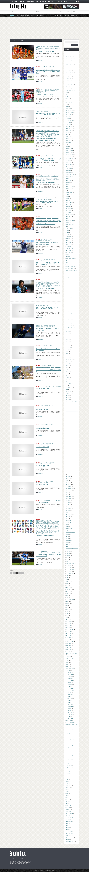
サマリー (67, 321)
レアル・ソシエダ (69, 567)
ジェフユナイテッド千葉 (52, 462)
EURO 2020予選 (69, 720)
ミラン (67, 367)
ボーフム (67, 86)
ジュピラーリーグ (68, 323)
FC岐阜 (37, 46)
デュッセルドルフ (69, 74)
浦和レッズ (53, 283)
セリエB (66, 375)
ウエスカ (67, 536)
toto (40, 136)
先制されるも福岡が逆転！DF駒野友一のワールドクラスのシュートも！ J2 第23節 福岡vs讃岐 (48, 71)
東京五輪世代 (67, 783)
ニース (67, 597)
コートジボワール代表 (70, 739)
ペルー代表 (69, 771)
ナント (67, 595)
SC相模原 (67, 198)
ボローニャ (68, 365)
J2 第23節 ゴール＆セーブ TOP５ (46, 51)
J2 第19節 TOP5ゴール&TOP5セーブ (45, 182)
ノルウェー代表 (68, 649)
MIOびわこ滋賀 (68, 236)
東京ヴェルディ (49, 134)
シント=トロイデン (46, 552)
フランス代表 (69, 708)
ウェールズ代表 (69, 676)
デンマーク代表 (69, 698)
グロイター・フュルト (70, 66)
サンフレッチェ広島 (55, 281)
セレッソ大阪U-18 (69, 819)
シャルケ (67, 494)
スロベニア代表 (68, 645)
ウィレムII (68, 285)
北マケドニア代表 (70, 718)
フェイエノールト (69, 301)
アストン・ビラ (68, 391)
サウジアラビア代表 (69, 641)
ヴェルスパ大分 (68, 242)
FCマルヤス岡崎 (69, 228)
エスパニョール (68, 540)
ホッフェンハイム (69, 514)
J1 (42, 89)
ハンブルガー (68, 504)
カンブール (68, 289)
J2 (39, 46)
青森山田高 (68, 839)
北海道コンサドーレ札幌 (53, 528)
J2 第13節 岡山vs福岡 (42, 409)
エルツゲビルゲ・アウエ (70, 60)
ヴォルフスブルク (69, 490)
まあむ (66, 524)
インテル (67, 333)
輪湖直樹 (43, 180)
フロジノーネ (68, 361)
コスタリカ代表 (68, 637)
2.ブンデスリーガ (68, 52)
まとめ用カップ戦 (68, 528)
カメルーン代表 (69, 735)
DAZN (66, 96)
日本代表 (21, 11)
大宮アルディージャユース (70, 823)
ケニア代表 (69, 737)
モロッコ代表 (69, 749)
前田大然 (39, 221)
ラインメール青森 (69, 252)
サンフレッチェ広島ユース (70, 817)
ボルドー (67, 601)
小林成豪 (49, 136)
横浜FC (39, 135)
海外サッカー (44, 11)
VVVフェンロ (68, 281)
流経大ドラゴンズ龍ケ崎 (70, 258)
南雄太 (39, 48)
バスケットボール (69, 383)
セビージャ (68, 544)
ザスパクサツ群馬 (56, 524)
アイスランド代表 (69, 621)
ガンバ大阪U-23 (69, 208)
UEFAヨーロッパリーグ (69, 268)
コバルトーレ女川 (69, 244)
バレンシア (68, 553)
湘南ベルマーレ (41, 284)
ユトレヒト (68, 309)
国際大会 (14, 11)
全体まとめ (67, 664)
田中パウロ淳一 (50, 48)
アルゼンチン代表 (70, 755)
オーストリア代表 (70, 680)
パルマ (67, 355)
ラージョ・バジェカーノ (70, 563)
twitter (76, 1)
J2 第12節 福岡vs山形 (42, 428)
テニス (67, 381)
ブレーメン (68, 510)
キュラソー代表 (68, 633)
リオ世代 (48, 367)
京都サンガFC (49, 90)
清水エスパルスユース (70, 837)
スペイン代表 (69, 692)
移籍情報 (37, 11)
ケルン (67, 492)
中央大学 (67, 801)
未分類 (66, 781)
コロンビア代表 (69, 761)
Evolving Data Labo (43, 870)
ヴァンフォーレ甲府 (48, 131)
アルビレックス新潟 (53, 89)
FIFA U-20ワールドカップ (69, 102)
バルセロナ (68, 551)
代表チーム (67, 619)
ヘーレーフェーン (69, 305)
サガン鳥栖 (49, 281)
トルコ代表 (69, 702)
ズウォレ (67, 291)
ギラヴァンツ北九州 (69, 154)
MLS (66, 264)
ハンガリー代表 (69, 704)
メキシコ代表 (68, 656)
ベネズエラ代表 (69, 769)
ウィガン (67, 395)
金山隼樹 (58, 48)
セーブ (44, 92)
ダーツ (66, 385)
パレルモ (67, 357)
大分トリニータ (49, 133)
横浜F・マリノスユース (70, 833)
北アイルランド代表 (69, 658)
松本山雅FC (38, 91)
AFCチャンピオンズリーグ (47, 520)
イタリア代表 (69, 672)
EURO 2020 (68, 670)
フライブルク (68, 506)
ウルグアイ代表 (69, 757)
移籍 (66, 789)
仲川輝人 (50, 326)
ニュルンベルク (68, 76)
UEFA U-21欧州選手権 (70, 722)
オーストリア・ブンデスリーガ (70, 313)
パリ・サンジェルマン (70, 599)
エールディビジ (68, 273)
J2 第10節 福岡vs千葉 (42, 466)
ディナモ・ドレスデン (70, 72)
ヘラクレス (68, 307)
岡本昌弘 (41, 48)
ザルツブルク (68, 315)
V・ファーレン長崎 (41, 522)
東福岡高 (67, 829)
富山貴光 (57, 178)
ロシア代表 (69, 716)
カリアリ (67, 339)
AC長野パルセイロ (39, 130)
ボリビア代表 (69, 773)
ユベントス (68, 369)
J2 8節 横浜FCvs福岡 (42, 502)
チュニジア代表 (69, 743)
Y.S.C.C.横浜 (47, 522)
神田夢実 (57, 179)
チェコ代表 (69, 696)
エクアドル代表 (69, 759)
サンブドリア (68, 347)
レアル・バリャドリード (70, 569)
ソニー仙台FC (68, 246)
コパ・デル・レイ (68, 319)
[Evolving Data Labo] (18, 8)
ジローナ (67, 542)
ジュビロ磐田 (38, 282)
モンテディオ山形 (49, 132)
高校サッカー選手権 (68, 805)
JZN (66, 260)
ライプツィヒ (68, 520)
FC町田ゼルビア (39, 89)
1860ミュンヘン (69, 54)
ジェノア (67, 349)
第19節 (51, 199)
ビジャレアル (68, 555)
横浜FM (49, 283)
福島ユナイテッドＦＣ (52, 135)
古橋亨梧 (42, 221)
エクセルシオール (69, 287)
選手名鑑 (67, 795)
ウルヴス (67, 397)
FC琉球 (42, 521)
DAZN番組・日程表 (54, 15)
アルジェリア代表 (70, 729)
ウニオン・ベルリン (69, 56)
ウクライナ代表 (69, 678)
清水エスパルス (43, 531)
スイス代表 (69, 686)
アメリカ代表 (68, 625)
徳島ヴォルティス (55, 90)
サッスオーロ (68, 345)
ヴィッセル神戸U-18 (69, 813)
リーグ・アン (67, 581)
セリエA (66, 329)
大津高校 (67, 825)
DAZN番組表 (67, 11)
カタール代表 (68, 631)
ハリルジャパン (44, 367)
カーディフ (68, 399)
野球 (66, 797)
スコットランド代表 (70, 690)
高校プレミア (67, 807)
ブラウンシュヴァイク (70, 84)
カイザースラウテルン (70, 64)
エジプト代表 (69, 731)
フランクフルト (68, 508)
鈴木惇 (37, 49)
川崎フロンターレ (40, 283)
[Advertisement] (44, 28)
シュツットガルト (69, 496)
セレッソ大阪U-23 (43, 526)
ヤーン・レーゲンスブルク (70, 88)
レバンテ (67, 577)
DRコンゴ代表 (69, 727)
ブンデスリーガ (68, 484)
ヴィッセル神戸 (40, 281)
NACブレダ (68, 277)
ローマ (67, 373)
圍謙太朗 (45, 221)
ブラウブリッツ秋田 (39, 527)
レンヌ (67, 615)
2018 (37, 533)
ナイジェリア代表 (70, 745)
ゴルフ (67, 379)
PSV (67, 279)
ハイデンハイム (68, 78)
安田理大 (54, 178)
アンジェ (67, 583)
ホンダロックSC (69, 250)
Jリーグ (39, 533)
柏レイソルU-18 (69, 831)
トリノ (67, 351)
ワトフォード (68, 482)
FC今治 (67, 230)
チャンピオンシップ (68, 387)
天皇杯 (66, 777)
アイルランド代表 (69, 623)
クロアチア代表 (69, 684)
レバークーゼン (68, 522)
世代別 (66, 617)
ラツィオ (67, 371)
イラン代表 (68, 627)
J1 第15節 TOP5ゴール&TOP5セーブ (45, 288)
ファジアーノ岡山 (49, 46)
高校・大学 (67, 799)
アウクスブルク (68, 486)
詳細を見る (40, 60)
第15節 (48, 286)
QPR (67, 389)
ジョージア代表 (68, 643)
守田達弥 (56, 221)
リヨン (67, 613)
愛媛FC (53, 46)
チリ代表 (68, 763)
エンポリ (67, 337)
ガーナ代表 (69, 733)
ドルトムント (68, 500)
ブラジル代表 (69, 767)
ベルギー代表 (69, 710)
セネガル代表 (69, 741)
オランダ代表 (69, 682)
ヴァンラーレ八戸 (69, 238)
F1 (65, 100)
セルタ (67, 546)
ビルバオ (67, 557)
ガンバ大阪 (45, 281)
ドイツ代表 (69, 700)
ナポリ (67, 353)
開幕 (42, 533)
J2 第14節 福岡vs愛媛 (42, 388)
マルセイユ (68, 603)
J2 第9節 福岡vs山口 (42, 484)
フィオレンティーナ (69, 359)
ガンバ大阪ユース (69, 815)
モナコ (67, 607)
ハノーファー (68, 80)
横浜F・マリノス (46, 530)
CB (36, 552)
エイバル (67, 538)
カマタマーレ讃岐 (51, 66)
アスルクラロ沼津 (69, 202)
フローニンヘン (68, 303)
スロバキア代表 (69, 694)
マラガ (67, 561)
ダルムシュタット (69, 498)
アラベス (67, 534)
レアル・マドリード (69, 573)
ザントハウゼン (68, 70)
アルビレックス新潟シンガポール (71, 270)
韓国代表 (67, 662)
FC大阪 (67, 232)
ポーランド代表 (69, 712)
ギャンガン (68, 587)
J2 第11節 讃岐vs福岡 (42, 447)
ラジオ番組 (60, 11)
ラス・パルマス (68, 565)
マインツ (67, 518)
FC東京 (57, 520)
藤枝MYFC (39, 532)
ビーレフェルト (68, 82)
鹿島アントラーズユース (70, 841)
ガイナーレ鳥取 (55, 523)
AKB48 (66, 92)
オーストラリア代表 (69, 629)
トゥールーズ (68, 593)
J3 (53, 130)
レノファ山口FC (55, 132)
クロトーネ (68, 343)
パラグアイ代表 (69, 765)
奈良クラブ (68, 254)
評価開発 (67, 793)
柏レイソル (46, 283)
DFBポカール (67, 98)
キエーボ (67, 341)
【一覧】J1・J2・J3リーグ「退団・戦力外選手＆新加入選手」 (33, 15)
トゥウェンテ (68, 297)
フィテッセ (68, 299)
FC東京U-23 (38, 521)
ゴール (41, 92)
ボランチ (51, 552)
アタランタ (68, 331)
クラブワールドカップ (69, 317)
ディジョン (68, 591)
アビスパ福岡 (43, 46)
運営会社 (75, 11)
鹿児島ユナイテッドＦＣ (46, 532)
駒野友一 (40, 49)
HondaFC (67, 234)
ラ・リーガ (67, 530)
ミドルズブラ (68, 476)
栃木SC (56, 46)
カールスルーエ (68, 62)
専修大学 (50, 325)
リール (67, 611)
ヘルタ (67, 512)
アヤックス (68, 283)
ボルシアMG (68, 516)
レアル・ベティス (69, 571)
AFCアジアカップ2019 (70, 668)
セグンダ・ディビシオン (69, 327)
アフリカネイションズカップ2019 (72, 724)
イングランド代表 (70, 674)
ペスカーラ (68, 363)
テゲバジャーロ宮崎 (69, 248)
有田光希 (45, 48)
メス (67, 605)
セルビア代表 (68, 647)
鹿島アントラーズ (48, 284)
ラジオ (66, 579)
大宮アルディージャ (48, 176)
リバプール (68, 478)
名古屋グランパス (49, 282)
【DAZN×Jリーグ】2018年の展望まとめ (46, 535)
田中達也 (50, 179)
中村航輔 (56, 367)
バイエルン (68, 502)
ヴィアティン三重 (69, 240)
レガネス (67, 575)
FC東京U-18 (68, 809)
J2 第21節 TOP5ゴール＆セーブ (44, 94)
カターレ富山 (54, 131)
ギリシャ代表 (68, 635)
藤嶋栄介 (39, 180)
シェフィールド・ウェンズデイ (71, 401)
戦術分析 (67, 526)
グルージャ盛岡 (45, 524)
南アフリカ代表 (69, 751)
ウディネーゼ (68, 335)
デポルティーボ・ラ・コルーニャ (72, 548)
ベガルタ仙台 (43, 282)
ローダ (67, 311)
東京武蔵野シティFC (69, 256)
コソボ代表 (68, 639)
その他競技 (67, 377)
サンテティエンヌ (69, 589)
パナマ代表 (68, 651)
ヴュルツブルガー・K (69, 58)
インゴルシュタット (69, 488)
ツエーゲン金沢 (49, 526)
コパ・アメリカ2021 (69, 753)
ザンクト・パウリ (69, 68)
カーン (67, 585)
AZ (66, 275)
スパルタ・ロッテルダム (70, 293)
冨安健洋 (54, 552)
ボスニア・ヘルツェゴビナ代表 (71, 653)
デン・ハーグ (68, 295)
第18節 (49, 240)
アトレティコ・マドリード (70, 532)
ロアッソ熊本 (38, 133)
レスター (67, 480)
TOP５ (39, 92)
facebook (78, 1)
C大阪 (37, 285)
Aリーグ (66, 94)
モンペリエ (68, 609)
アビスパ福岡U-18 (69, 811)
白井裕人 (54, 179)
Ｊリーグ (29, 11)
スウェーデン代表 (70, 688)
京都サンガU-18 (69, 821)
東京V (60, 221)
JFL (66, 226)
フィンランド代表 (70, 706)
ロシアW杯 (52, 367)
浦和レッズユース (69, 835)
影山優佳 (67, 779)
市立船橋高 (68, 827)
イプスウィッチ (68, 393)
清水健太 (47, 179)
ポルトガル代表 (69, 714)
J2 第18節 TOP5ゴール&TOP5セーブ (45, 224)
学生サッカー (52, 11)
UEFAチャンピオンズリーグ (70, 266)
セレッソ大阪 (68, 160)
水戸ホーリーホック (44, 91)
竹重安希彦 (55, 48)
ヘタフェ (67, 559)
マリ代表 (68, 747)
